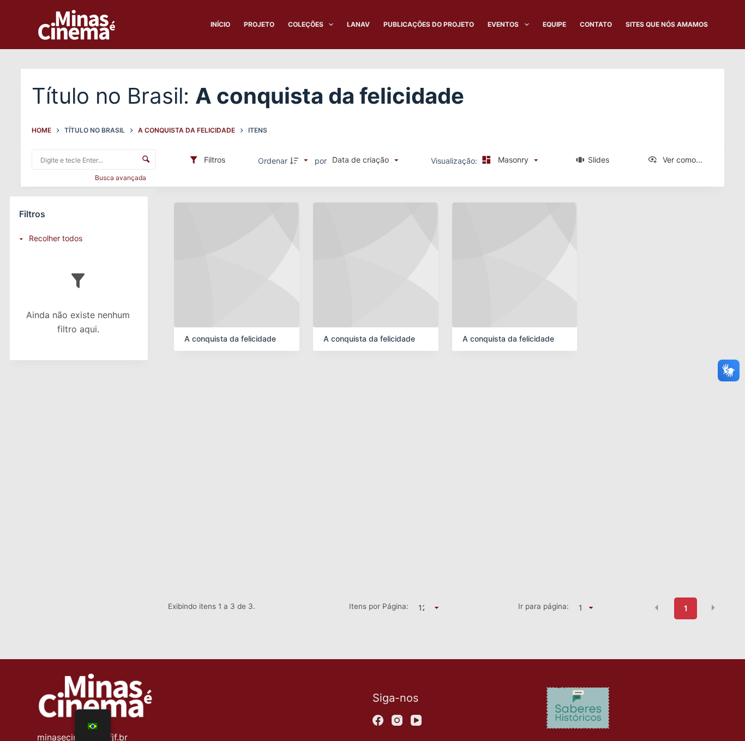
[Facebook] (377, 720)
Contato (596, 24)
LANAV (358, 24)
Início (220, 24)
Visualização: (455, 160)
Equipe (554, 24)
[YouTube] (416, 720)
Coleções (305, 24)
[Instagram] (397, 720)
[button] (656, 607)
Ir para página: (543, 606)
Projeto (259, 24)
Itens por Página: (378, 606)
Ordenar (272, 160)
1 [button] (686, 608)
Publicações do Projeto (428, 24)
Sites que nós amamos (667, 24)
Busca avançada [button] (121, 178)
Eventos (503, 24)
